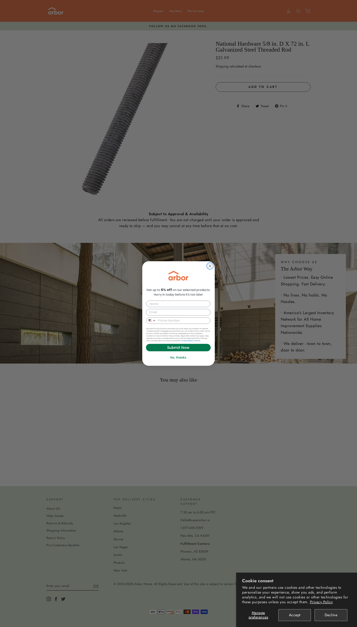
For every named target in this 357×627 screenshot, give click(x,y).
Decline (331, 615)
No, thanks (178, 357)
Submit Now (178, 347)
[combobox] (151, 320)
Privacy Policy (321, 602)
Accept (294, 615)
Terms (197, 341)
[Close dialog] (210, 266)
